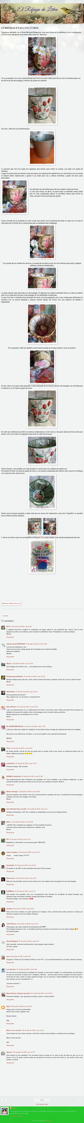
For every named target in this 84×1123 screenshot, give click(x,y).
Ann (8, 956)
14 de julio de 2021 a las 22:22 (21, 748)
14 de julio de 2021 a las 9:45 (21, 626)
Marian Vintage (12, 791)
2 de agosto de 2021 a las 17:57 (23, 1052)
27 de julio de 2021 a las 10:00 (41, 993)
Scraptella (10, 865)
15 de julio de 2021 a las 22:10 (29, 852)
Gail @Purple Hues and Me (16, 809)
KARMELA (10, 891)
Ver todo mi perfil (16, 1116)
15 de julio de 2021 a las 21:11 (20, 839)
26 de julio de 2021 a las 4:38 (20, 956)
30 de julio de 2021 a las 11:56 (33, 1030)
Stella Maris (10, 692)
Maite (8, 822)
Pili (7, 839)
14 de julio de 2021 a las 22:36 (32, 776)
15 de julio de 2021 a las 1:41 (37, 809)
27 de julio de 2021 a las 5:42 (27, 969)
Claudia (9, 909)
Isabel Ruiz (10, 763)
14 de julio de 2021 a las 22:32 (26, 763)
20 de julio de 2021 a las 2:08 (26, 878)
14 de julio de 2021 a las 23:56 (29, 791)
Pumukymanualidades (14, 676)
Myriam (9, 1052)
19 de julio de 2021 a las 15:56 (25, 865)
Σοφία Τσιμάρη (12, 852)
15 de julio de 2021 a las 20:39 (22, 822)
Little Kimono (11, 924)
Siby (8, 1006)
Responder (10, 637)
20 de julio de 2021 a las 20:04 (23, 909)
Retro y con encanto (14, 1030)
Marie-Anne (10, 878)
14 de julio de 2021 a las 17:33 (34, 726)
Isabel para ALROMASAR (15, 644)
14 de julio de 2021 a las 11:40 (22, 663)
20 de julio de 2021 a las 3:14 (25, 891)
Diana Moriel (11, 707)
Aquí (34, 176)
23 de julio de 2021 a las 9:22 (29, 941)
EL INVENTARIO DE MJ (14, 726)
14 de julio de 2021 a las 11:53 (34, 676)
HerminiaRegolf (12, 941)
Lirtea (14, 1108)
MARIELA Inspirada (13, 776)
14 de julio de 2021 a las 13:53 (26, 692)
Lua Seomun (11, 969)
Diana (42, 537)
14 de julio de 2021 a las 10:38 (36, 644)
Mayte (8, 663)
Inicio (42, 1100)
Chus (8, 748)
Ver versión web (42, 1104)
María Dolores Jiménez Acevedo (18, 993)
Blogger (49, 1121)
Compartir (5, 616)
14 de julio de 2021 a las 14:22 (27, 707)
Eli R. (8, 626)
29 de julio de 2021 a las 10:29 (21, 1006)
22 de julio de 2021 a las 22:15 (27, 924)
